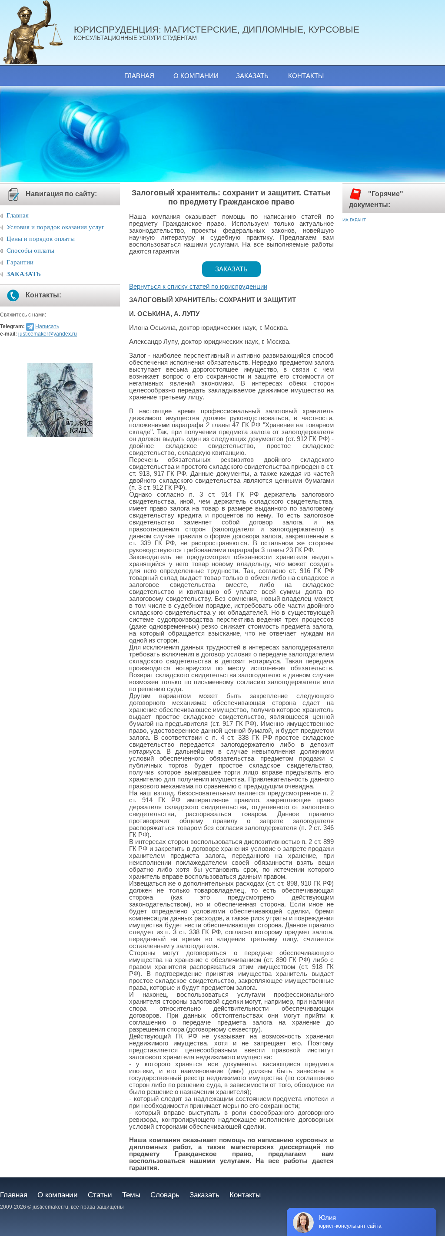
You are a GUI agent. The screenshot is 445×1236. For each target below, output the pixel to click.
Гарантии (20, 262)
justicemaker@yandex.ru (47, 334)
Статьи (100, 1194)
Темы (131, 1194)
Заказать (252, 76)
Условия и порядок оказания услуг (55, 227)
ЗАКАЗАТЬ (24, 273)
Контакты (306, 76)
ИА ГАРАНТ (354, 220)
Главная (139, 76)
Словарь (164, 1194)
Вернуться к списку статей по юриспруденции (198, 286)
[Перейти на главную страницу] (37, 32)
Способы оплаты (30, 250)
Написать (47, 326)
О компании (196, 76)
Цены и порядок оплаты (41, 238)
